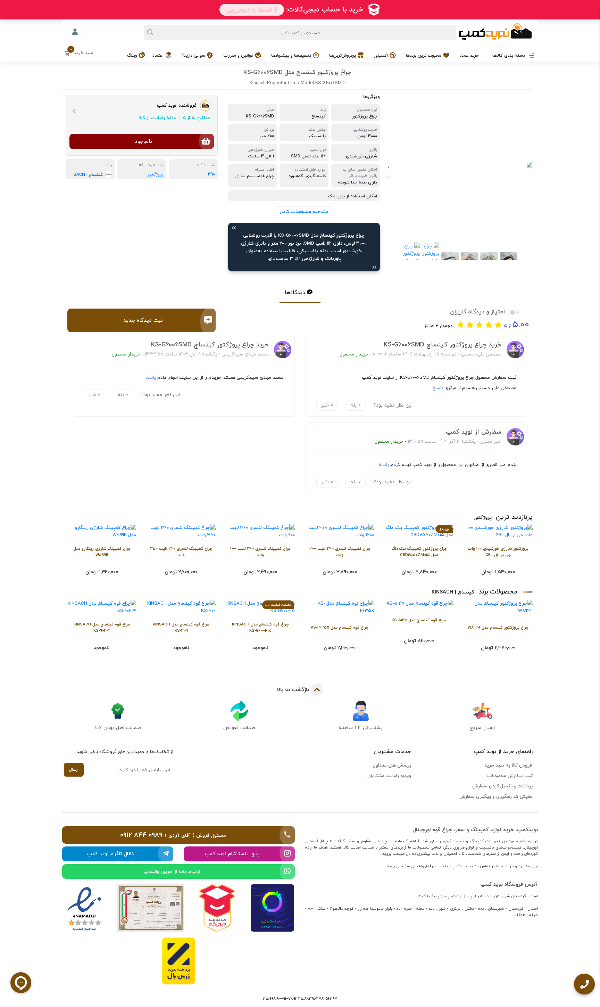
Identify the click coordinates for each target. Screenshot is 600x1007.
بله (355, 405)
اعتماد (158, 55)
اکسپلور (381, 55)
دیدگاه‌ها (295, 292)
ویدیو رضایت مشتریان (389, 775)
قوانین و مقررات (239, 55)
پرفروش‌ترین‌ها (343, 55)
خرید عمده (469, 55)
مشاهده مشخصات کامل (304, 211)
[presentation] (531, 167)
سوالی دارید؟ (194, 55)
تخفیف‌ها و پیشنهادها (291, 55)
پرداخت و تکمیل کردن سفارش (502, 786)
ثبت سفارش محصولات (510, 775)
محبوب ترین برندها (424, 55)
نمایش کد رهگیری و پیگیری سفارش (496, 796)
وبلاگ (133, 55)
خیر (327, 405)
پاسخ (438, 388)
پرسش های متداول (392, 765)
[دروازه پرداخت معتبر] (178, 961)
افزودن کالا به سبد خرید (508, 765)
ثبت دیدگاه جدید (143, 320)
